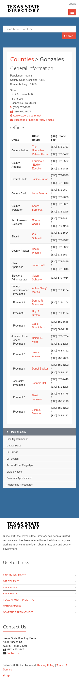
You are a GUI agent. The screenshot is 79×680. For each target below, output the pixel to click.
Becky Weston (36, 250)
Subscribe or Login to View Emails (33, 120)
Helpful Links (18, 431)
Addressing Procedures (20, 484)
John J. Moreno (36, 411)
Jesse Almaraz (37, 354)
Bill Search (13, 458)
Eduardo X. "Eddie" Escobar (38, 164)
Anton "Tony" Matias (39, 290)
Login (72, 3)
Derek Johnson (37, 397)
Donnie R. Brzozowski (39, 302)
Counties (22, 59)
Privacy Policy (45, 665)
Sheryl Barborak (37, 207)
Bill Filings (12, 452)
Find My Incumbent (17, 439)
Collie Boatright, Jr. (39, 325)
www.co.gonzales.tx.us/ (26, 115)
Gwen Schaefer (37, 277)
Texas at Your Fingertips (20, 465)
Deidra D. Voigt (37, 340)
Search (68, 36)
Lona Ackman (40, 193)
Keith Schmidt (37, 236)
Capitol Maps (14, 445)
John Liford (38, 265)
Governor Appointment (19, 478)
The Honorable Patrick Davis (40, 150)
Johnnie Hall (39, 383)
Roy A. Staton (36, 313)
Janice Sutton (40, 179)
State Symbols (14, 471)
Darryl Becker (40, 368)
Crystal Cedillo (36, 222)
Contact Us (13, 653)
